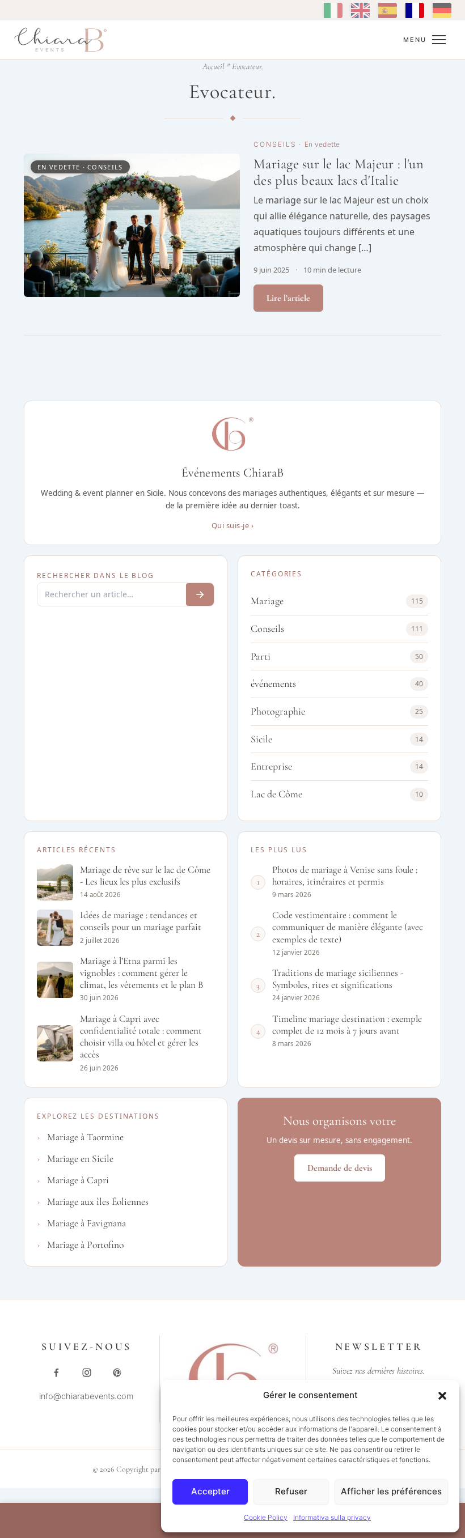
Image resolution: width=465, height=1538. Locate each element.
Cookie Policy (266, 1517)
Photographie (337, 711)
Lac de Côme (337, 794)
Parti (337, 656)
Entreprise (337, 766)
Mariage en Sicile (80, 1159)
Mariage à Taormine (85, 1137)
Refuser (291, 1491)
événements (337, 683)
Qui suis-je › (233, 525)
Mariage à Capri (78, 1180)
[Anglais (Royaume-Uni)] (359, 10)
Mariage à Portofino (85, 1245)
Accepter (210, 1491)
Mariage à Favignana (86, 1223)
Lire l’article (288, 298)
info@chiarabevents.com (86, 1396)
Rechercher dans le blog (95, 575)
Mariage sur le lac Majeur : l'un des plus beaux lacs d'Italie (338, 172)
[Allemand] (441, 10)
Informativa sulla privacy (332, 1517)
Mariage (337, 600)
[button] (442, 1395)
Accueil (213, 66)
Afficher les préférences (391, 1491)
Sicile (337, 739)
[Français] (414, 10)
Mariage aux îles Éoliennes (98, 1202)
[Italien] (332, 10)
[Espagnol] (387, 10)
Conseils (274, 144)
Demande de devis (339, 1168)
